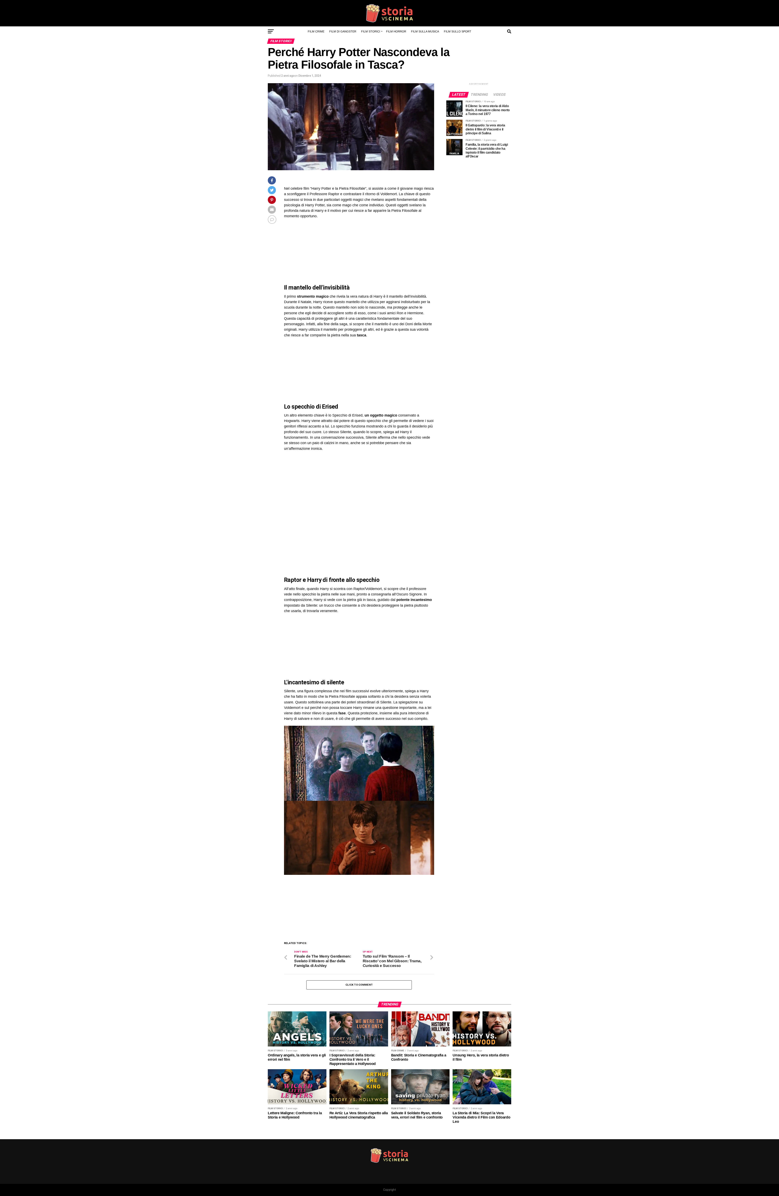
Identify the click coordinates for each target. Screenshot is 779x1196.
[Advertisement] (318, 251)
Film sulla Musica (425, 31)
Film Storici (370, 31)
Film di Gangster (342, 31)
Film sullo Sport (457, 31)
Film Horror (396, 31)
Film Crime (316, 31)
